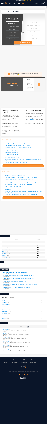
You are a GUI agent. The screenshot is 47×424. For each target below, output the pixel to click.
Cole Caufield (4, 253)
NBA (14, 3)
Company (5, 359)
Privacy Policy (33, 362)
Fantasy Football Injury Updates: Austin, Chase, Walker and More (15, 272)
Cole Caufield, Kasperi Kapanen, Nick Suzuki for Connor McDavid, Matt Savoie (21, 177)
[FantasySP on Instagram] (22, 374)
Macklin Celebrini (4, 245)
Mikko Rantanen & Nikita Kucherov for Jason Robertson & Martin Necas (19, 148)
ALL (18, 326)
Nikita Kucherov (4, 247)
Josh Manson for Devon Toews (11, 150)
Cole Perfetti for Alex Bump (10, 189)
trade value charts (31, 119)
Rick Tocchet (5, 333)
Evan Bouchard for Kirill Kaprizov (11, 154)
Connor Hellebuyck (6, 349)
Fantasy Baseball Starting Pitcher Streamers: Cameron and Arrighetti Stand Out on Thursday (20, 284)
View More (43, 236)
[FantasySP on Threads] (27, 374)
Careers (15, 359)
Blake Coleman (4, 316)
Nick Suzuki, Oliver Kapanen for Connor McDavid (15, 175)
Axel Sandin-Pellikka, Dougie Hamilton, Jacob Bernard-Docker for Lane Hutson (21, 182)
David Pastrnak (4, 257)
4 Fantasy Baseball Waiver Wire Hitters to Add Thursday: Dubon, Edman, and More (18, 278)
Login (42, 3)
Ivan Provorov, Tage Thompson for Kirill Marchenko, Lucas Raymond (19, 184)
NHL (23, 3)
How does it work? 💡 (15, 74)
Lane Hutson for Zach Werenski (11, 152)
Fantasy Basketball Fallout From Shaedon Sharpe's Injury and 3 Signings (16, 287)
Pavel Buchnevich (5, 311)
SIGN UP (40, 84)
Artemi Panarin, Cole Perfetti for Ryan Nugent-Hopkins (16, 187)
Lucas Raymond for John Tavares (12, 157)
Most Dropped (11, 297)
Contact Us (15, 362)
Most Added (4, 297)
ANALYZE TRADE (24, 42)
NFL (10, 3)
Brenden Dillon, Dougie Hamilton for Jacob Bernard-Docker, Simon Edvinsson (21, 194)
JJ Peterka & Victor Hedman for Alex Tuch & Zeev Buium (16, 162)
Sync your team (27, 0)
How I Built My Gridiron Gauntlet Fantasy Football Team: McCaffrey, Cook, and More (18, 275)
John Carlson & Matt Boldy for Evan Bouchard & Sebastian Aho (18, 147)
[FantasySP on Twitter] (19, 374)
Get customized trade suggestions (23, 165)
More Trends (43, 294)
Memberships (24, 362)
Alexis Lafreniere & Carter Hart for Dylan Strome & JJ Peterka (17, 145)
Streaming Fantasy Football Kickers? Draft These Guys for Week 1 (15, 281)
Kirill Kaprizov (4, 255)
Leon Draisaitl (4, 251)
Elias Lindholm (4, 302)
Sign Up (45, 3)
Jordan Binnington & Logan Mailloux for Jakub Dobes (16, 143)
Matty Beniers (4, 309)
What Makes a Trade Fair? (9, 265)
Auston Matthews (6, 341)
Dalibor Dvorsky (6, 345)
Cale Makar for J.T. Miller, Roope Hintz (13, 186)
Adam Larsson (4, 313)
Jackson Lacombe (5, 304)
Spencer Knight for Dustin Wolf (11, 155)
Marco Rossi (4, 300)
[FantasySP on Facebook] (25, 374)
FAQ (24, 359)
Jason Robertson (4, 249)
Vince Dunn (4, 318)
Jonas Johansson (5, 306)
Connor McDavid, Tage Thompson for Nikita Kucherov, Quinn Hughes (19, 179)
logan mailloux (4, 307)
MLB (19, 3)
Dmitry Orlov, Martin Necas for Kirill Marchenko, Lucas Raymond (18, 180)
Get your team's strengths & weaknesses (23, 197)
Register (33, 359)
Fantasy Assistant (12, 83)
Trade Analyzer (16, 11)
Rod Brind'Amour (6, 329)
